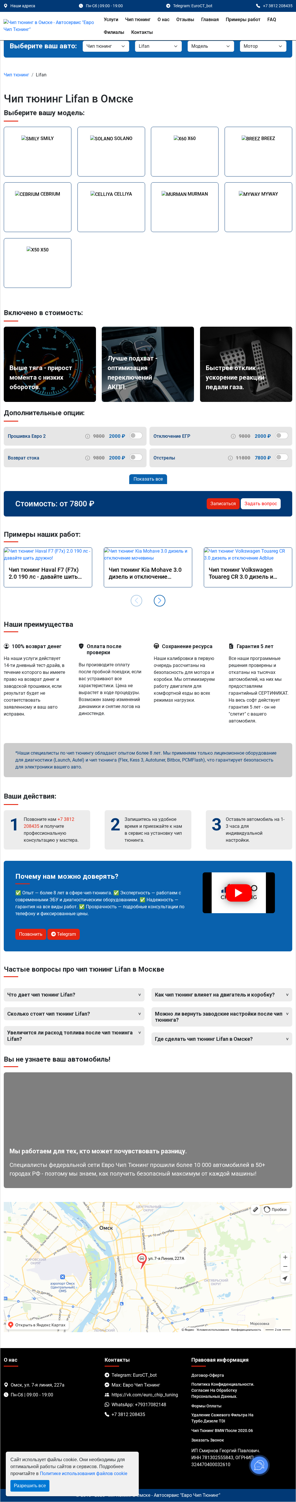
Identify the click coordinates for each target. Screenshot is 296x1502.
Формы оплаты (206, 1406)
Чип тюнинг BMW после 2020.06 (222, 1430)
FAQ (271, 19)
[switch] (136, 435)
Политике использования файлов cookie (83, 1473)
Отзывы (185, 19)
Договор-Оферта (207, 1375)
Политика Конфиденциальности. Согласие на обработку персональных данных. (222, 1390)
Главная (210, 19)
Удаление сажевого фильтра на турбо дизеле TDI (222, 1418)
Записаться (223, 503)
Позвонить (30, 934)
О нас (163, 19)
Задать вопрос (261, 503)
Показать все (148, 479)
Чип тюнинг (138, 19)
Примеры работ (243, 19)
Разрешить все (30, 1485)
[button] (159, 600)
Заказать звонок (207, 1440)
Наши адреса (22, 5)
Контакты (142, 32)
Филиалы (114, 32)
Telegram (66, 934)
